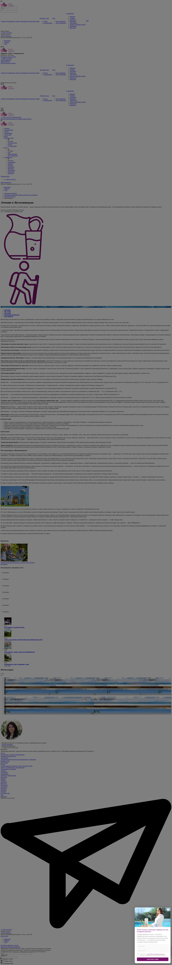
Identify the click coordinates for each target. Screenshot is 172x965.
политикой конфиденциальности (155, 954)
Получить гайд (152, 959)
